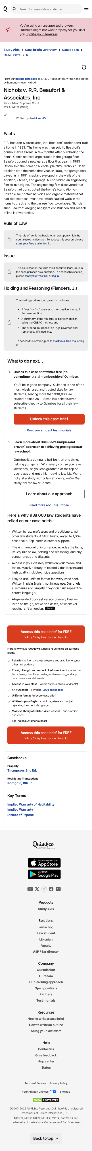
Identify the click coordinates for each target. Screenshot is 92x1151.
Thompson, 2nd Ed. (22, 770)
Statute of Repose (20, 815)
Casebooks (70, 50)
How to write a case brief (46, 1018)
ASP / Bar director (46, 951)
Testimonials (46, 1000)
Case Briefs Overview (41, 50)
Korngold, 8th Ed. (20, 783)
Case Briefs (12, 55)
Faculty (46, 945)
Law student (46, 933)
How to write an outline (46, 1025)
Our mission (46, 970)
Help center (46, 1061)
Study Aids (12, 50)
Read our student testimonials (49, 430)
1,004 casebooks (53, 689)
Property (13, 766)
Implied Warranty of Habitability (30, 804)
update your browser (41, 34)
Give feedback (45, 1055)
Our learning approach (46, 982)
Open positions (46, 988)
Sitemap (65, 1091)
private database (26, 78)
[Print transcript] (83, 67)
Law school (46, 927)
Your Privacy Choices (35, 1091)
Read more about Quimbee (49, 505)
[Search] (14, 9)
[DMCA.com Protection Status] (46, 1100)
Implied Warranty (20, 809)
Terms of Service (35, 1083)
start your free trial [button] (28, 243)
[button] (49, 419)
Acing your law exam (46, 1031)
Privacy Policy (58, 1083)
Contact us (46, 1049)
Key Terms (16, 795)
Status (46, 1067)
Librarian (46, 939)
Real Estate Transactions (22, 778)
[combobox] (46, 9)
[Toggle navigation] (86, 8)
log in (46, 243)
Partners (46, 994)
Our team (46, 976)
